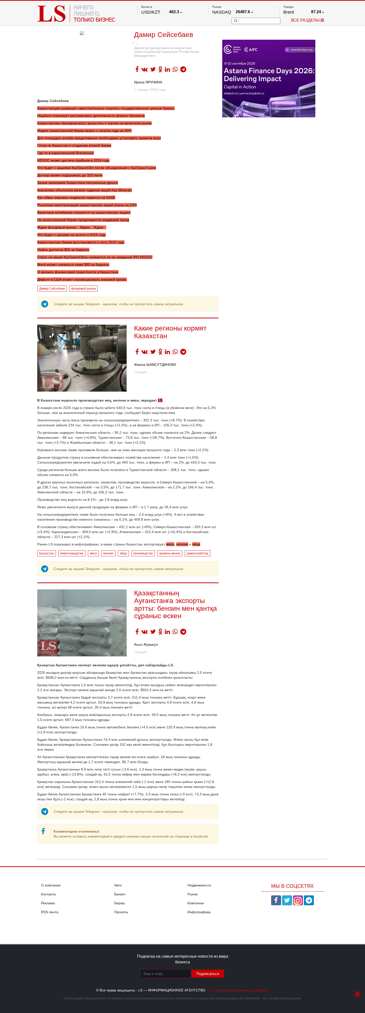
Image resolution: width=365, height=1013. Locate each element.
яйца (196, 544)
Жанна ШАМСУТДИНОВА (155, 365)
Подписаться (207, 974)
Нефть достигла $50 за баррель (63, 250)
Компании (195, 903)
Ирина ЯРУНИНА (148, 82)
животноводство (71, 553)
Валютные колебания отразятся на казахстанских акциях (84, 212)
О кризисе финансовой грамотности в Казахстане (77, 272)
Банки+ (120, 894)
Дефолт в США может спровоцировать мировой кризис (82, 279)
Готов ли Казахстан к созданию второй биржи (74, 145)
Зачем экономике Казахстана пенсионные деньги (77, 183)
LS (160, 400)
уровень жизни (169, 553)
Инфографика (199, 912)
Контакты (48, 894)
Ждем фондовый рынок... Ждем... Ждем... (71, 227)
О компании (51, 885)
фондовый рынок (83, 288)
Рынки (192, 894)
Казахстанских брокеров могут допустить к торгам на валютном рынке (94, 123)
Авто (118, 885)
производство (143, 553)
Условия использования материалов (239, 990)
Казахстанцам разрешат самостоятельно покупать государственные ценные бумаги (106, 108)
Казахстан (46, 553)
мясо (170, 544)
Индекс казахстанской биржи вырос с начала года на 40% (84, 131)
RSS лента (49, 912)
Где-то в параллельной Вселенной (65, 153)
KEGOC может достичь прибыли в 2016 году (73, 160)
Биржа (119, 903)
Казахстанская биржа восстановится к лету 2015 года (80, 242)
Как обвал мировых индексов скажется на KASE (76, 198)
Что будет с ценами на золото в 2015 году (71, 235)
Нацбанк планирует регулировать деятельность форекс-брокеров (91, 116)
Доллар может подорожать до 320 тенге (70, 175)
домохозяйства (197, 553)
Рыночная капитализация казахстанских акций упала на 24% (87, 205)
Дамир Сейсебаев (52, 288)
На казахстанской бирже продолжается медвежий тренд (83, 220)
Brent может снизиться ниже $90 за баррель (73, 265)
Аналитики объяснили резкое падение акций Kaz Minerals (84, 190)
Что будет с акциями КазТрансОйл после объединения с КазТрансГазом (96, 168)
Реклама (48, 903)
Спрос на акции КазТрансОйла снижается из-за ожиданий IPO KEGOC (94, 257)
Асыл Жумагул (146, 644)
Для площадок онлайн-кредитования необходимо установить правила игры (99, 138)
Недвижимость (199, 885)
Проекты (121, 912)
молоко (182, 544)
